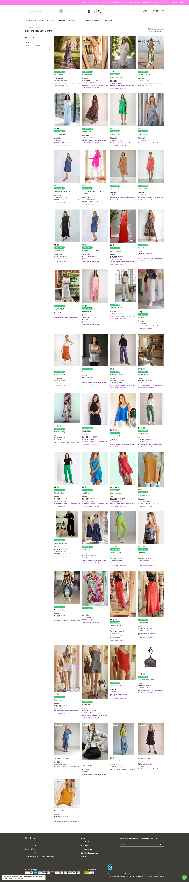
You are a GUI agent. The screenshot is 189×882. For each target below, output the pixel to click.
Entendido (20, 878)
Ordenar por (151, 28)
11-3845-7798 (30, 849)
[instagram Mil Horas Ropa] (26, 838)
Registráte (146, 12)
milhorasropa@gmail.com (34, 853)
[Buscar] (61, 11)
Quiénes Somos (74, 20)
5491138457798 (30, 845)
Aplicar (49, 49)
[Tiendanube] (116, 877)
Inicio (41, 20)
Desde (27, 45)
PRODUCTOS (50, 20)
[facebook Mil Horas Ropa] (30, 838)
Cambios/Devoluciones (92, 20)
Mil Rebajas (109, 20)
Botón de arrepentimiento (153, 874)
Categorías (29, 20)
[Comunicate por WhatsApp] (184, 877)
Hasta (38, 45)
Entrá (145, 10)
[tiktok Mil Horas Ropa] (35, 838)
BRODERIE (62, 20)
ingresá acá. (141, 874)
